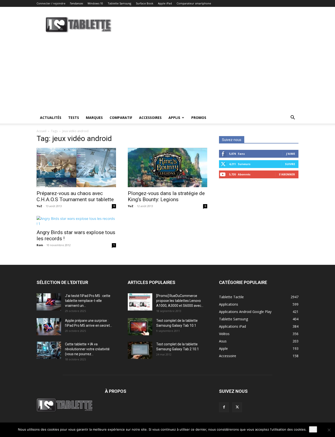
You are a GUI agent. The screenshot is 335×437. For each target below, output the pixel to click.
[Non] (328, 429)
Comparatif (121, 117)
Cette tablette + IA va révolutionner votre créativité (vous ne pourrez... (87, 349)
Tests (73, 117)
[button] (292, 118)
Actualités (50, 117)
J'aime (290, 153)
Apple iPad (165, 3)
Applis (174, 117)
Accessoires (150, 117)
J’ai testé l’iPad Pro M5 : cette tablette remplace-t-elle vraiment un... (87, 301)
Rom (40, 245)
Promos (198, 117)
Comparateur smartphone (194, 3)
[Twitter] (237, 407)
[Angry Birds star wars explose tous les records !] (76, 221)
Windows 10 (95, 3)
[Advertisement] (167, 75)
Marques (94, 117)
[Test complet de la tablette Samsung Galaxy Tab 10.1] (140, 326)
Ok (313, 429)
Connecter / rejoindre (51, 3)
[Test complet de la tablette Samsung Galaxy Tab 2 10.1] (140, 350)
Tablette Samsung (119, 3)
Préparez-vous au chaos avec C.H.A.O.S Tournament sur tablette (75, 196)
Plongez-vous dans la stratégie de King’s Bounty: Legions (166, 196)
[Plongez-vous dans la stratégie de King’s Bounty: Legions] (167, 167)
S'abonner (287, 174)
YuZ (39, 206)
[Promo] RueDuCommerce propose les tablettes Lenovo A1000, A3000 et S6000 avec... (179, 301)
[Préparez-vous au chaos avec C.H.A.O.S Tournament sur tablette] (76, 167)
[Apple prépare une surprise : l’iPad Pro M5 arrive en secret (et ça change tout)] (49, 326)
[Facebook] (224, 407)
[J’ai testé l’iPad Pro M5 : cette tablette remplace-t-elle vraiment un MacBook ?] (49, 301)
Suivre (290, 164)
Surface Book (144, 3)
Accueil (41, 131)
